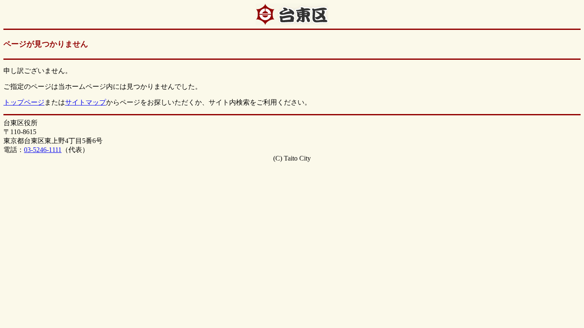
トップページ (23, 102)
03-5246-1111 (43, 149)
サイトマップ (85, 102)
